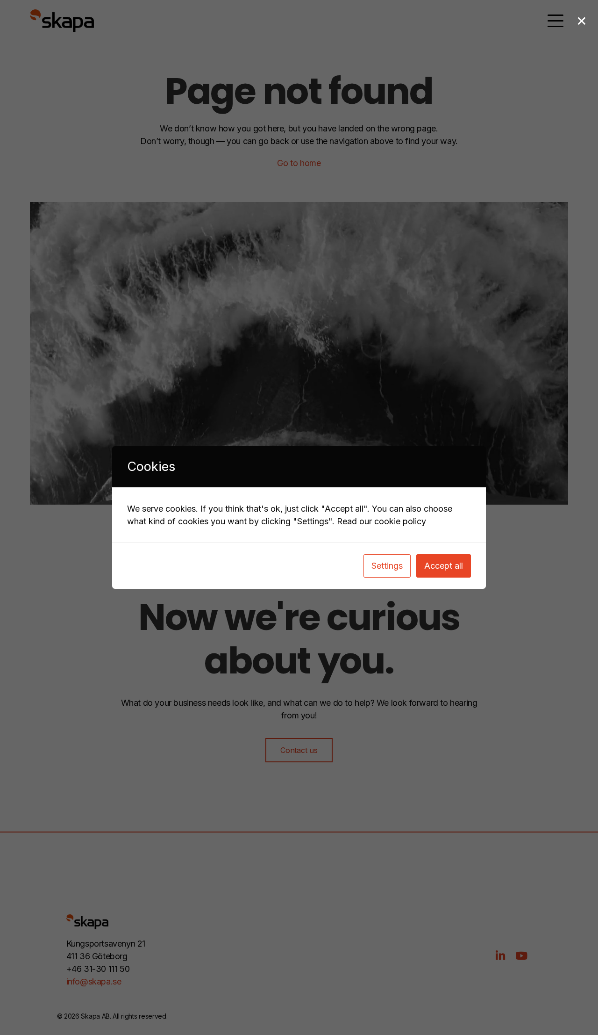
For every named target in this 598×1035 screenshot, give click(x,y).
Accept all (443, 566)
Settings (387, 566)
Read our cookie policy (381, 521)
